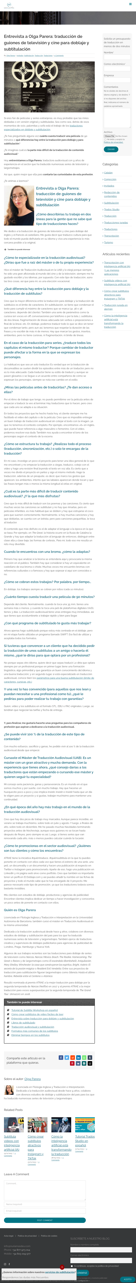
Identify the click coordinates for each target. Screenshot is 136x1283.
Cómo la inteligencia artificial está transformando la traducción (61, 1145)
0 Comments (59, 56)
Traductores (48, 56)
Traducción (39, 56)
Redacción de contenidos (112, 194)
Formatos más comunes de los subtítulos (34, 1031)
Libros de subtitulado (23, 1022)
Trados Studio (111, 209)
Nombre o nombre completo (84, 1244)
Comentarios (117, 96)
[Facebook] (9, 1264)
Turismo (108, 242)
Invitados (20, 56)
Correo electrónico (79, 1255)
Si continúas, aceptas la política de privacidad (96, 1266)
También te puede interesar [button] (19, 249)
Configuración (83, 1281)
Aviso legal (8, 1236)
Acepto (127, 1279)
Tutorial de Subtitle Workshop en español (34, 1010)
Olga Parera (10, 56)
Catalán (108, 172)
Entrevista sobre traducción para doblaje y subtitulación (42, 1018)
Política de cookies (49, 1236)
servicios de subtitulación (60, 1272)
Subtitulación (29, 56)
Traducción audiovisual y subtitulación (32, 1027)
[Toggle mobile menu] (130, 4)
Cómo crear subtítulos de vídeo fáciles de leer (37, 1014)
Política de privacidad (27, 1236)
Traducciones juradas (116, 222)
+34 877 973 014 (21, 1249)
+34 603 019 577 (22, 1253)
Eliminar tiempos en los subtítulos (30, 1035)
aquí (75, 1281)
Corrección (110, 179)
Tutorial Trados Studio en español (85, 1141)
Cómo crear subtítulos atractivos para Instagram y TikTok (116, 295)
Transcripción (111, 235)
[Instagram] (5, 1264)
